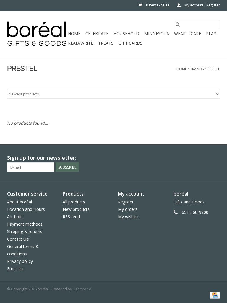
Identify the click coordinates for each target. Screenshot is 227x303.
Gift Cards (130, 43)
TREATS (106, 43)
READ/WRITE (80, 43)
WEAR (180, 33)
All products (74, 202)
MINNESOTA (156, 33)
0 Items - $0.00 (158, 5)
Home (74, 33)
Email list (15, 268)
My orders (127, 209)
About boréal (19, 202)
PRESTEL (213, 68)
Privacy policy (20, 261)
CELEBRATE (96, 33)
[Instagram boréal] (215, 158)
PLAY (211, 33)
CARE (196, 33)
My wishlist (128, 216)
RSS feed (71, 216)
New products (76, 209)
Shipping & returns (24, 231)
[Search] (178, 25)
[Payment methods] (214, 294)
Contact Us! (18, 239)
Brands (197, 68)
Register (126, 202)
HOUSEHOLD (126, 33)
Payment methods (25, 224)
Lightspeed (82, 288)
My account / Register (202, 5)
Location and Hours (26, 209)
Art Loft (14, 216)
